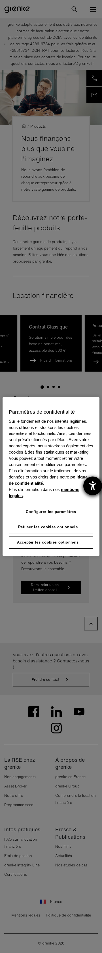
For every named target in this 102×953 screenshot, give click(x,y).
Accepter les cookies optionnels (48, 542)
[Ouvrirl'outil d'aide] (92, 486)
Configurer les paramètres (51, 512)
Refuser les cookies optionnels (48, 527)
